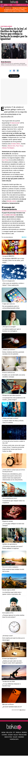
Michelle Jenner (11, 201)
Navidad (21, 737)
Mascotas (8, 737)
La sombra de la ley (9, 215)
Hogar (10, 735)
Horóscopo (14, 739)
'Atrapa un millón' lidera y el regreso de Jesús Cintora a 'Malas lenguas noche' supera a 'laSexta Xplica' (15, 9)
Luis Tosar (5, 160)
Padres (24, 732)
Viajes (15, 737)
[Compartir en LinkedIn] (17, 70)
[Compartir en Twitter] (10, 70)
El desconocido (14, 123)
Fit (14, 732)
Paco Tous (19, 146)
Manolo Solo (11, 146)
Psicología (23, 735)
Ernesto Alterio (15, 144)
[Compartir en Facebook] (14, 70)
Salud (15, 735)
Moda (4, 732)
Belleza (9, 732)
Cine (10, 5)
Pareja (18, 732)
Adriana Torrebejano (8, 148)
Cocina (4, 735)
